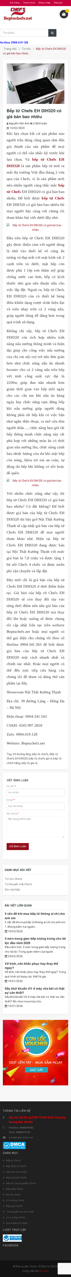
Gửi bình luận (17, 846)
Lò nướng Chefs (15, 1200)
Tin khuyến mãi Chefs (18, 884)
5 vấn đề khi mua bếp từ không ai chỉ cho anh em (35, 915)
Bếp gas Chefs (14, 1206)
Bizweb (44, 1270)
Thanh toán (29, 3)
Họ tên (11, 786)
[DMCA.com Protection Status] (14, 1145)
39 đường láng (22, 754)
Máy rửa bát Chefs (16, 1177)
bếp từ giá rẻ (29, 763)
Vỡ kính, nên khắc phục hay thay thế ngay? (31, 965)
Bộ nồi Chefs (13, 1194)
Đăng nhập (44, 3)
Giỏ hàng (15, 3)
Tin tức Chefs (13, 878)
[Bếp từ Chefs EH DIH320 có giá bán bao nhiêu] (35, 227)
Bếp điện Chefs (14, 1189)
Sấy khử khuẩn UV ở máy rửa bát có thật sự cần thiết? (34, 990)
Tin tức (26, 48)
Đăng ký (58, 3)
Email (11, 799)
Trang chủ (10, 48)
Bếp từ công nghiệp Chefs (21, 1183)
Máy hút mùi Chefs (16, 1171)
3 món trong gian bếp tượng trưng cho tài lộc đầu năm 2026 (35, 940)
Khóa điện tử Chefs (17, 1223)
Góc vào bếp (12, 889)
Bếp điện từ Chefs (16, 1166)
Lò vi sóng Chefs (15, 1217)
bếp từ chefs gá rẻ (40, 758)
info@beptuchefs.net (21, 1137)
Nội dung (13, 813)
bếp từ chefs (40, 754)
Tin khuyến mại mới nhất (20, 1211)
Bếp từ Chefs (13, 1160)
